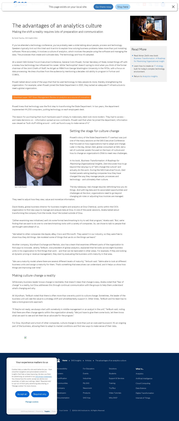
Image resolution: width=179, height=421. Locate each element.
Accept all (22, 394)
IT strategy (158, 66)
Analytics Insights (150, 76)
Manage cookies (31, 402)
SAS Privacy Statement (43, 376)
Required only (39, 394)
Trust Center (63, 410)
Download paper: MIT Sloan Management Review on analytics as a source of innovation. (51, 97)
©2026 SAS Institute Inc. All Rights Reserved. (88, 410)
